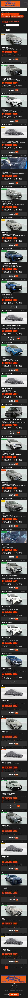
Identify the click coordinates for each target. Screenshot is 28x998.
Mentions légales (14, 985)
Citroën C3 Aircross (6, 16)
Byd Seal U (4, 14)
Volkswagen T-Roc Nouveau (17, 16)
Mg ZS (17, 14)
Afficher (3, 30)
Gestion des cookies (14, 988)
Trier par (3, 25)
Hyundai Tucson (11, 14)
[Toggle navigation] (25, 3)
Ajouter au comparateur (7, 62)
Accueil (14, 983)
